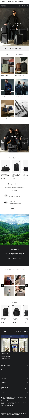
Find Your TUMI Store (5, 358)
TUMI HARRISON (4, 174)
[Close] (28, 2)
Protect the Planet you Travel (14, 258)
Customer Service (5, 369)
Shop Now (14, 141)
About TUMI (3, 378)
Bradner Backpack (4, 319)
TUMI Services (14, 208)
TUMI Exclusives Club (5, 365)
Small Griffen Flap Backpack (15, 320)
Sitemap (17, 414)
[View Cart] (24, 6)
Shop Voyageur (4, 118)
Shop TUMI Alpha (19, 96)
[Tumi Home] (3, 5)
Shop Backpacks (19, 75)
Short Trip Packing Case (15, 176)
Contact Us (3, 382)
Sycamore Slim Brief (5, 175)
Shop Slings (3, 96)
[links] (14, 195)
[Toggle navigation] (27, 6)
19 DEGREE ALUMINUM (16, 174)
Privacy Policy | (12, 414)
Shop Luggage (4, 75)
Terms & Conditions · (5, 414)
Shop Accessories (19, 118)
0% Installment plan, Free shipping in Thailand (12, 1)
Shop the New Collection (14, 29)
